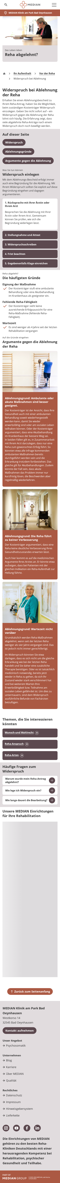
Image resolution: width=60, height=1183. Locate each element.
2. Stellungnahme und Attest (22, 235)
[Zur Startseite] (30, 4)
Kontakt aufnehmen (19, 1030)
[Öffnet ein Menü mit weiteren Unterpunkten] (54, 4)
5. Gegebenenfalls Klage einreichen (26, 263)
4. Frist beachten (15, 254)
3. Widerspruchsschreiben (20, 244)
